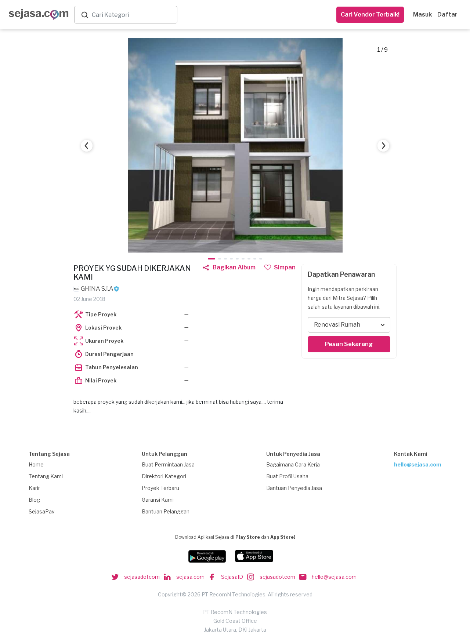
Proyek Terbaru (160, 488)
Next (383, 146)
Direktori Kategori (164, 476)
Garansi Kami (158, 500)
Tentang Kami (46, 476)
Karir (34, 488)
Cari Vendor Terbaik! (370, 14)
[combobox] (133, 15)
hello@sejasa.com (417, 464)
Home (36, 464)
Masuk (422, 14)
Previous (87, 146)
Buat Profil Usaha (287, 476)
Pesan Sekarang (349, 344)
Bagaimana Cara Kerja (293, 464)
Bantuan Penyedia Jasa (294, 488)
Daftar (447, 14)
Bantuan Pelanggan (165, 511)
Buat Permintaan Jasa (168, 464)
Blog (34, 500)
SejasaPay (41, 511)
